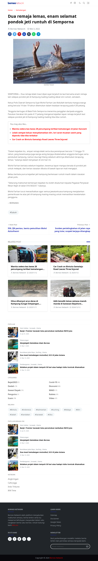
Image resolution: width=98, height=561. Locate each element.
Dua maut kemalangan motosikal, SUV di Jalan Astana (42, 355)
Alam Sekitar (24, 328)
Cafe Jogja (12, 483)
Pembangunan (25, 364)
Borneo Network (56, 558)
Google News (55, 522)
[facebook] (71, 3)
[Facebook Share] (10, 34)
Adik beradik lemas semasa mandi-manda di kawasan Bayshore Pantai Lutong (70, 304)
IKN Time (12, 490)
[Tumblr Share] (29, 34)
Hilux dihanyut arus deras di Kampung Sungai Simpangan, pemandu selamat (25, 304)
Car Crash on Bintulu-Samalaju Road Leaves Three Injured (39, 139)
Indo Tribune (13, 486)
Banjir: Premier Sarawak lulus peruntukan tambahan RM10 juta (46, 331)
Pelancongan (24, 340)
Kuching (38, 352)
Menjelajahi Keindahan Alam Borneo (35, 343)
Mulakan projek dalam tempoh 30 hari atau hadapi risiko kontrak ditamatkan (52, 367)
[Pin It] (19, 34)
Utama (38, 328)
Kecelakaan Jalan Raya (27, 352)
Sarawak (33, 328)
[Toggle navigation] (88, 3)
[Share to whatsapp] (34, 34)
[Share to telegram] (38, 34)
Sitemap (53, 515)
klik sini (15, 525)
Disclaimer (54, 518)
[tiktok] (29, 539)
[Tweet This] (14, 34)
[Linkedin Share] (24, 34)
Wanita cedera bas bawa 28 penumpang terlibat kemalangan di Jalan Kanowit (49, 129)
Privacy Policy (55, 525)
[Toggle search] (84, 3)
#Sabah (13, 212)
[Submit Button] (87, 546)
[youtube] (24, 539)
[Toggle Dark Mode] (80, 3)
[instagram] (75, 3)
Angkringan (13, 479)
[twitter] (19, 539)
